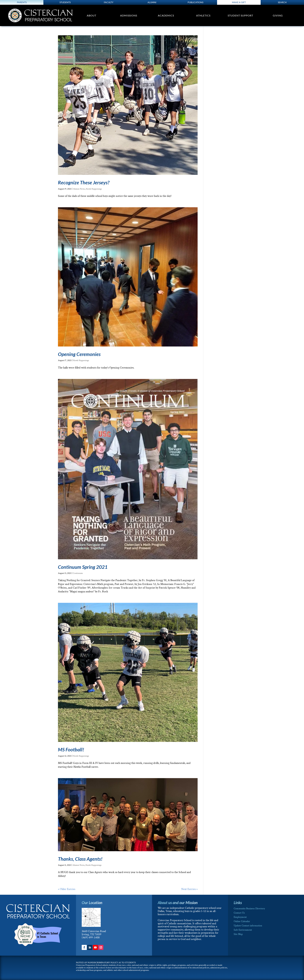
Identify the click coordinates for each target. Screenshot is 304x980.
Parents (22, 2)
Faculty (108, 2)
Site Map (238, 934)
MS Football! (71, 749)
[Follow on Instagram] (100, 947)
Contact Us (239, 912)
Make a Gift (239, 2)
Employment (240, 917)
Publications (195, 2)
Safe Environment (243, 930)
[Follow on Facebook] (84, 947)
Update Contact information (248, 925)
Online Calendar (242, 921)
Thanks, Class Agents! (80, 859)
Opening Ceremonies (79, 354)
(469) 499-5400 (91, 937)
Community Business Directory (249, 908)
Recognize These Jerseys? (83, 182)
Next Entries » (189, 889)
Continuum (78, 573)
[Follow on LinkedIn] (89, 947)
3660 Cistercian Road (94, 931)
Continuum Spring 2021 (83, 567)
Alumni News (79, 188)
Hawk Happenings (94, 188)
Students (65, 2)
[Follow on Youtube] (95, 947)
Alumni (152, 2)
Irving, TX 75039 (91, 934)
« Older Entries (66, 889)
